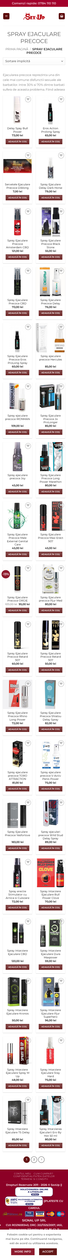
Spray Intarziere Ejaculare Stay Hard (50, 1073)
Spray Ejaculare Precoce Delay (50, 301)
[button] (6, 16)
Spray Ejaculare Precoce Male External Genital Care (17, 539)
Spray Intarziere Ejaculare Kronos (17, 1012)
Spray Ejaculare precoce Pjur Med (50, 599)
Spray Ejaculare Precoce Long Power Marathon (51, 478)
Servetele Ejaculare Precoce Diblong (17, 186)
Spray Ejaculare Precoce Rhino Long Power (17, 716)
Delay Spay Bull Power (17, 130)
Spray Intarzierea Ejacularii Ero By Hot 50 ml (50, 1132)
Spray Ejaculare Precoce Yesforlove (17, 833)
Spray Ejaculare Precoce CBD (17, 301)
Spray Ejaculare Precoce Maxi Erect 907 (50, 538)
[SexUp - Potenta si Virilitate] (34, 16)
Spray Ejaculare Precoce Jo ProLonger (50, 419)
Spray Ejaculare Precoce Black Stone (50, 244)
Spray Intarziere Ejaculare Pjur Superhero (50, 1013)
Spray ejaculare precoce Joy (18, 477)
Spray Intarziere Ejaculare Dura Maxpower (50, 954)
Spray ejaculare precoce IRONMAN (17, 417)
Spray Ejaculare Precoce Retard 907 (17, 657)
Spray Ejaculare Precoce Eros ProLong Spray (17, 359)
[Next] (41, 1159)
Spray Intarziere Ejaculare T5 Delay (17, 1130)
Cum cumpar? (43, 1173)
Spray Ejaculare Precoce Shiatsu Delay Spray (50, 716)
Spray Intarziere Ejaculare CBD (17, 952)
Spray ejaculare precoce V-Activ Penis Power (50, 775)
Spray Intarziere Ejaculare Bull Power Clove (50, 894)
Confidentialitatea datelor (34, 1176)
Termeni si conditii (34, 1179)
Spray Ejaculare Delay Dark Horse (50, 186)
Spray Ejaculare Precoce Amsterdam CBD (17, 244)
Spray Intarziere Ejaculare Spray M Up (17, 1073)
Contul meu (22, 1173)
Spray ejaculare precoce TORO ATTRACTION (18, 775)
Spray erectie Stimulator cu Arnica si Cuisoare (17, 894)
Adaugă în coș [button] (17, 141)
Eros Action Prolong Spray (50, 130)
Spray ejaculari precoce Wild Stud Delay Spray (50, 835)
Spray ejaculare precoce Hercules (50, 358)
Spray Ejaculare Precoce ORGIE (17, 599)
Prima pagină (16, 49)
